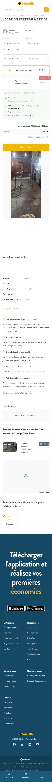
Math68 (12, 30)
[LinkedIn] (30, 745)
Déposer (43, 777)
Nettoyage (8, 707)
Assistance (31, 627)
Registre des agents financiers (24, 770)
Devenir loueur (10, 686)
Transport (8, 718)
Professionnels (10, 681)
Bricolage (7, 713)
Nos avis (7, 633)
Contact (7, 649)
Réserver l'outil (26, 147)
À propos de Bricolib (12, 627)
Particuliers (8, 675)
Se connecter (26, 777)
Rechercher (9, 777)
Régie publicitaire (11, 643)
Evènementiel (9, 724)
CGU (29, 659)
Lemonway (12, 764)
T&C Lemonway (33, 654)
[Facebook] (14, 745)
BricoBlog (31, 638)
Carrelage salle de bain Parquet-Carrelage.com (36, 678)
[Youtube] (37, 745)
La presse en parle (11, 638)
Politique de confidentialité (33, 646)
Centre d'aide (32, 633)
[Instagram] (22, 745)
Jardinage (8, 702)
